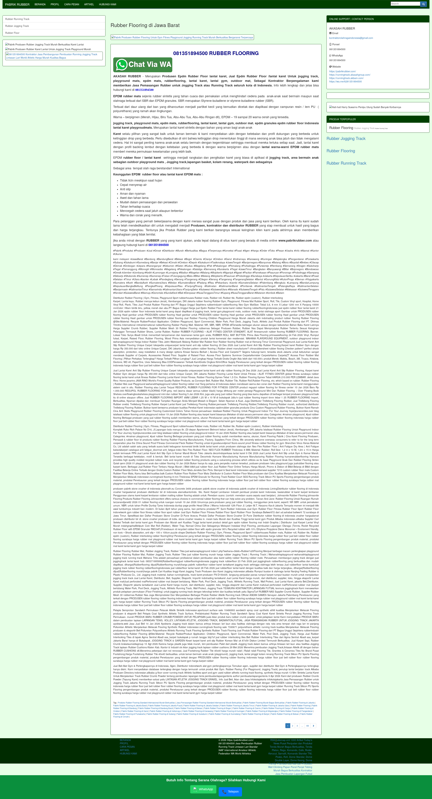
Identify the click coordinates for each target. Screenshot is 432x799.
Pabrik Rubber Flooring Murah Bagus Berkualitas (264, 702)
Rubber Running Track (17, 19)
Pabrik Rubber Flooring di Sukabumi (192, 714)
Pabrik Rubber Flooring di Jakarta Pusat (165, 705)
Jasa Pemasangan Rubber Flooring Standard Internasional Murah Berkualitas (208, 702)
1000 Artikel (297, 740)
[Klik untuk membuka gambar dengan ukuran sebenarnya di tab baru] (182, 37)
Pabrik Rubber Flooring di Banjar (255, 714)
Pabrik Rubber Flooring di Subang (160, 714)
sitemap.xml (283, 740)
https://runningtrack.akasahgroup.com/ (349, 74)
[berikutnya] (313, 725)
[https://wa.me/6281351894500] (54, 56)
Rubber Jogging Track (17, 26)
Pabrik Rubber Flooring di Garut (134, 711)
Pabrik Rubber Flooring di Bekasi (188, 708)
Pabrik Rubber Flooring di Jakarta (300, 702)
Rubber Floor (12, 32)
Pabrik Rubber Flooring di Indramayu (165, 711)
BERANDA (40, 4)
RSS (272, 740)
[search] (423, 4)
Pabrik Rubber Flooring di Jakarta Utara (272, 705)
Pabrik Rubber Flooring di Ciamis (247, 708)
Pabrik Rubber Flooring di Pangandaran (296, 711)
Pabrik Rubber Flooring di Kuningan (229, 711)
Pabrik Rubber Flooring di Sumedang (224, 714)
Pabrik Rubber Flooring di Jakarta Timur (237, 705)
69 (307, 725)
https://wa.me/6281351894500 (345, 81)
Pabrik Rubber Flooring (300, 705)
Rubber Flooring (341, 127)
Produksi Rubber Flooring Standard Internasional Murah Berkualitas (146, 702)
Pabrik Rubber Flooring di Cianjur (276, 708)
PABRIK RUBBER (17, 4)
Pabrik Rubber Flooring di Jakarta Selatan (201, 705)
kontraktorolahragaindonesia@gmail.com (351, 38)
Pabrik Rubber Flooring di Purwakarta (129, 714)
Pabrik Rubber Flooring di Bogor (217, 708)
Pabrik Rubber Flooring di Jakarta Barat (130, 705)
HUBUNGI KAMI (107, 4)
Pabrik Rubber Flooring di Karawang (197, 711)
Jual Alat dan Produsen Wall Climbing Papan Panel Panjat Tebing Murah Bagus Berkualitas (290, 767)
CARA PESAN (71, 4)
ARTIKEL (89, 4)
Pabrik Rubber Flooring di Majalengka (262, 711)
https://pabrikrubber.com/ (342, 71)
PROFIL (55, 4)
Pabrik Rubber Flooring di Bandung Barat (155, 708)
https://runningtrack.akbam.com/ (346, 78)
